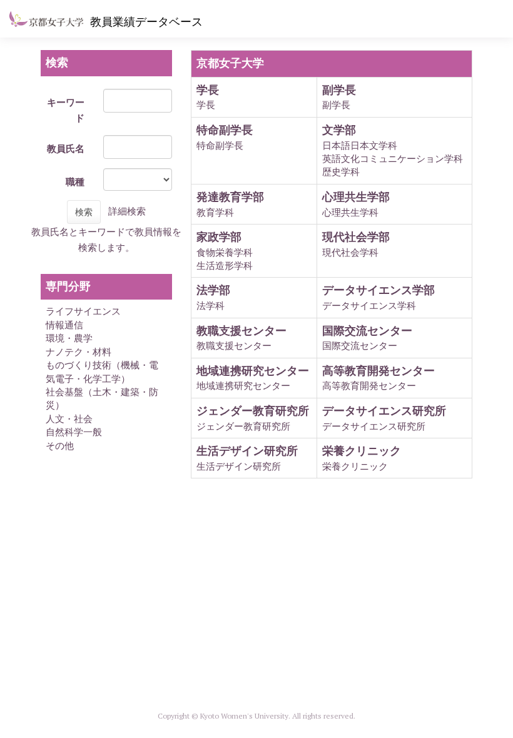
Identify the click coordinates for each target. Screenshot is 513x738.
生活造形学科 (224, 265)
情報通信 (64, 325)
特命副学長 (219, 145)
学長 (205, 104)
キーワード (65, 110)
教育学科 (215, 212)
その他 (60, 445)
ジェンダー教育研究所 (243, 426)
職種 (75, 181)
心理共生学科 (350, 212)
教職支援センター (234, 345)
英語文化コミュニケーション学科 (392, 158)
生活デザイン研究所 (238, 466)
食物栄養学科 (224, 252)
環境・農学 (69, 338)
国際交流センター (359, 345)
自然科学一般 (74, 432)
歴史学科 (341, 171)
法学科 (210, 305)
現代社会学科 (350, 252)
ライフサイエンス (83, 311)
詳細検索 (127, 211)
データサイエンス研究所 (373, 426)
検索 (84, 212)
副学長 (336, 104)
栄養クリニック (355, 466)
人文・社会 (69, 418)
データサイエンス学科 (369, 305)
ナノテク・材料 (78, 351)
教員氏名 (65, 148)
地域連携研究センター (243, 385)
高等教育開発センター (369, 385)
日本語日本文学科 (359, 145)
